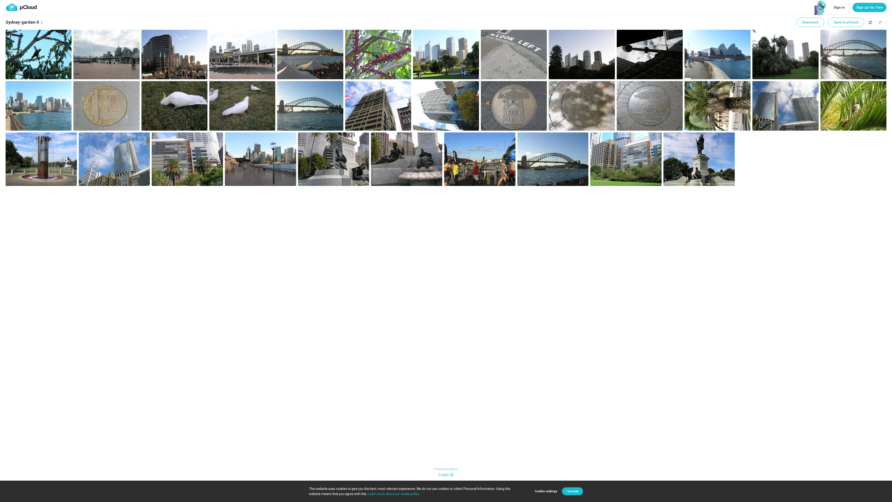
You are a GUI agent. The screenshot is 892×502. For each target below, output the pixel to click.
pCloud (453, 469)
